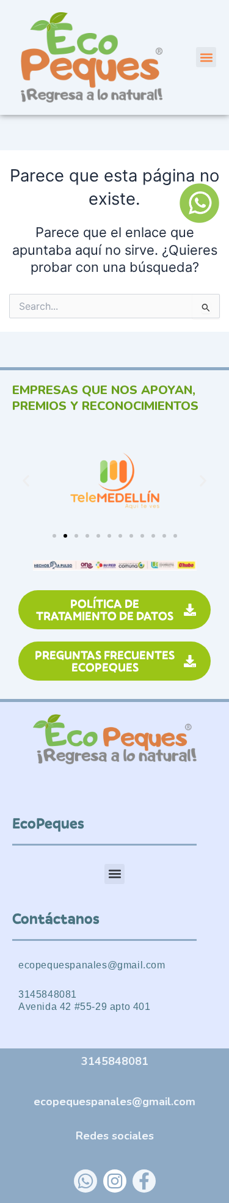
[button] (206, 57)
